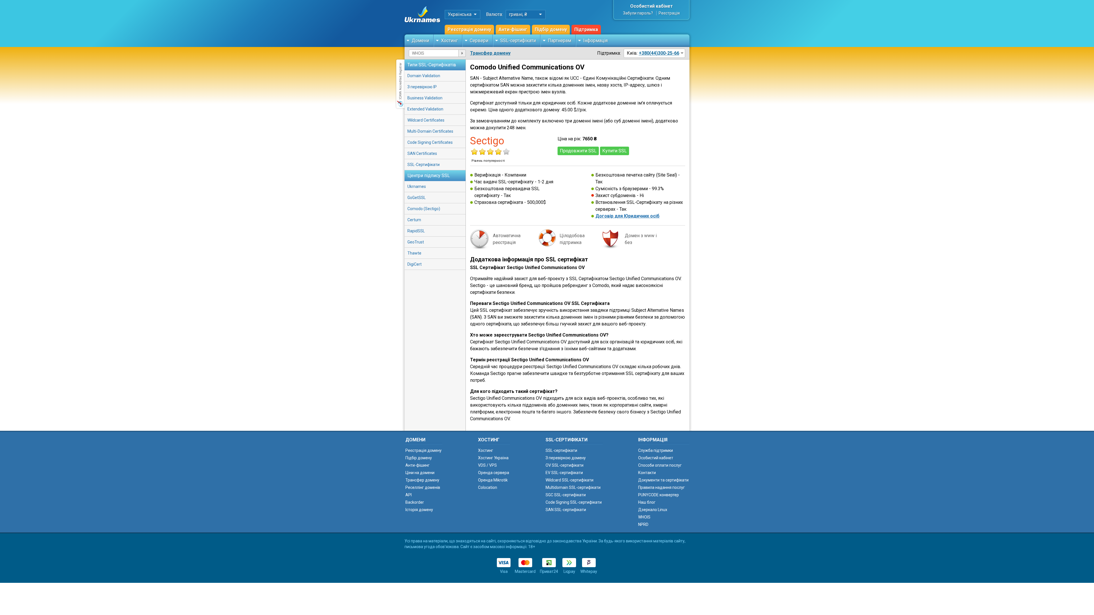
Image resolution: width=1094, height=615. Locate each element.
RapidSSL (416, 231)
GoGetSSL (416, 197)
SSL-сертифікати (518, 40)
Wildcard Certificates (425, 120)
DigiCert (414, 264)
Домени (420, 40)
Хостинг (449, 40)
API (408, 495)
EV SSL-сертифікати (564, 472)
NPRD (643, 524)
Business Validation (424, 98)
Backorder (414, 502)
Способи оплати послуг (660, 465)
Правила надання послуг (661, 487)
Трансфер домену (490, 53)
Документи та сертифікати (663, 480)
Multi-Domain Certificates (430, 131)
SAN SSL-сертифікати (566, 509)
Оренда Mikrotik (493, 480)
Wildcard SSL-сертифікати (569, 480)
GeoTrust (415, 242)
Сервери (479, 40)
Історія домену (419, 509)
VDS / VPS (487, 465)
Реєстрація (669, 13)
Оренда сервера (493, 472)
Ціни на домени (419, 472)
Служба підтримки (655, 450)
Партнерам (559, 40)
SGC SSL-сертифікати (566, 495)
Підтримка (586, 29)
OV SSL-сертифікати (564, 465)
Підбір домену (551, 29)
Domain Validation (423, 75)
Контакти (647, 472)
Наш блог (647, 502)
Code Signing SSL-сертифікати (574, 502)
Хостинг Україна (493, 458)
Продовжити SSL (578, 150)
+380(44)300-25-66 (659, 53)
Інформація (595, 40)
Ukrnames (416, 186)
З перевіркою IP (422, 87)
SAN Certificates (422, 153)
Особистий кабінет (651, 6)
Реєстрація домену (469, 29)
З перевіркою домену (566, 458)
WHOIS (644, 517)
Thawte (414, 253)
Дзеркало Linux (652, 509)
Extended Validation (425, 109)
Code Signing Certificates (430, 142)
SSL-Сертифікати (423, 164)
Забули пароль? (638, 13)
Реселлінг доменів (422, 487)
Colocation (487, 487)
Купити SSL (614, 150)
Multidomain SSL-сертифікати (573, 487)
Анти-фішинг (513, 29)
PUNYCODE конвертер (658, 495)
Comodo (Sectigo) (423, 208)
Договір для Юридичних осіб (627, 216)
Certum (414, 220)
